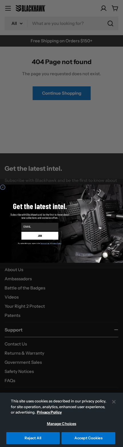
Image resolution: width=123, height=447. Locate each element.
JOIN (40, 235)
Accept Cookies (88, 438)
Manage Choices (61, 423)
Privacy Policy (49, 412)
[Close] (114, 402)
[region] (61, 420)
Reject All (33, 438)
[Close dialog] (3, 187)
